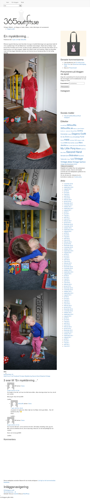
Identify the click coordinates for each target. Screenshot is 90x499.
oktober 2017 (67, 206)
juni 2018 (66, 192)
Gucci (62, 140)
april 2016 (67, 238)
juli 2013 (66, 297)
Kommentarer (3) (8, 374)
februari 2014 (68, 284)
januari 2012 (67, 328)
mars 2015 (67, 261)
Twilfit (72, 159)
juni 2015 (66, 256)
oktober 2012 (67, 312)
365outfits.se (67, 128)
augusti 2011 (67, 337)
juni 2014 (66, 277)
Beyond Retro (74, 131)
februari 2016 (68, 242)
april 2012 (67, 323)
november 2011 (68, 332)
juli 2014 (66, 275)
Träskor (68, 159)
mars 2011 (67, 346)
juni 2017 (66, 214)
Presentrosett (73, 68)
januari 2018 (67, 201)
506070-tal (7, 376)
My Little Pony (68, 148)
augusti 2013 (67, 295)
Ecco (67, 136)
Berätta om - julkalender (66, 131)
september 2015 (68, 251)
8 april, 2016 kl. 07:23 (13, 425)
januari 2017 (67, 222)
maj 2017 (66, 215)
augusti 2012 (67, 316)
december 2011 (68, 330)
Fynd (82, 136)
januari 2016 (67, 244)
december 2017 (68, 203)
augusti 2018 (67, 189)
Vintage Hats (64, 164)
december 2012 (68, 309)
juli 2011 (66, 339)
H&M (66, 139)
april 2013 (67, 302)
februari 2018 (68, 199)
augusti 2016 (67, 231)
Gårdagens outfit (9, 490)
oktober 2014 (67, 270)
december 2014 (68, 267)
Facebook (16, 376)
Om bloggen (15, 2)
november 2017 (68, 205)
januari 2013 (67, 307)
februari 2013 (68, 305)
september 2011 (68, 335)
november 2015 (68, 247)
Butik (22, 2)
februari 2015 (68, 263)
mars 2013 (67, 304)
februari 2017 (68, 221)
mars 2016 (67, 240)
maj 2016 (66, 236)
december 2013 (68, 288)
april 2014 (67, 281)
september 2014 (68, 272)
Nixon (78, 148)
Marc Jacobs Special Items (73, 145)
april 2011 (67, 344)
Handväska (72, 140)
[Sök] (20, 6)
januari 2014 (67, 286)
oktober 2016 (67, 228)
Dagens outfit (11, 29)
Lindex (65, 142)
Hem (7, 2)
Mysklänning (28, 376)
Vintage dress (66, 161)
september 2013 (68, 293)
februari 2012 (68, 327)
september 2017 (68, 208)
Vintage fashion (79, 161)
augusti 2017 (67, 210)
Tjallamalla (64, 159)
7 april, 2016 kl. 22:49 (17, 408)
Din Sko (63, 137)
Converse (64, 134)
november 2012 (68, 311)
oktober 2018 (67, 185)
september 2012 (68, 314)
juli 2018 (66, 191)
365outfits (23, 39)
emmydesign (76, 137)
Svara (23, 386)
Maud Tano (67, 64)
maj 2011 (66, 342)
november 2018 (68, 184)
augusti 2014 (67, 274)
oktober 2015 (67, 249)
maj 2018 (66, 194)
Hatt (76, 140)
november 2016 (68, 226)
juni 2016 (66, 235)
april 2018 (67, 196)
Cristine (69, 134)
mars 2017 (67, 219)
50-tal (62, 125)
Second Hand (36, 376)
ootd (82, 149)
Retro (64, 152)
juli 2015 (66, 254)
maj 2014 (66, 279)
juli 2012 (66, 318)
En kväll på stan (80, 62)
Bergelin (82, 128)
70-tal (11, 376)
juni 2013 (66, 298)
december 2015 (68, 245)
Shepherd (43, 376)
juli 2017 (66, 212)
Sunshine (81, 155)
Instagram (79, 140)
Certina (80, 130)
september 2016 (68, 229)
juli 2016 (66, 233)
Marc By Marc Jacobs (73, 143)
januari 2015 (67, 265)
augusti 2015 (67, 252)
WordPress (26, 494)
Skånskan (74, 155)
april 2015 (67, 259)
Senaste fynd (65, 155)
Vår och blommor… (9, 492)
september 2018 (68, 187)
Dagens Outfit (79, 133)
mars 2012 (67, 325)
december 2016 (68, 224)
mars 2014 (67, 282)
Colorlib (16, 494)
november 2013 (68, 289)
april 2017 (67, 217)
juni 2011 (66, 341)
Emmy (70, 137)
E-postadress (65, 83)
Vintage (48, 376)
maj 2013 (66, 300)
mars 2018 (67, 198)
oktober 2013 (67, 291)
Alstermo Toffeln (76, 128)
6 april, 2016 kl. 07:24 (13, 390)
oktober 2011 (67, 334)
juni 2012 (66, 319)
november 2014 (68, 268)
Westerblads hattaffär (72, 164)
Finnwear (22, 376)
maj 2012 (66, 321)
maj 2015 (66, 258)
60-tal (64, 125)
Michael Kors (82, 145)
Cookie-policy (78, 177)
